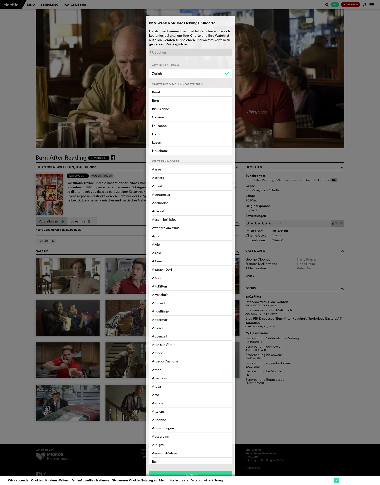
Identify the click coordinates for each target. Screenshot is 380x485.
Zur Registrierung (180, 44)
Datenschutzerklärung (206, 480)
